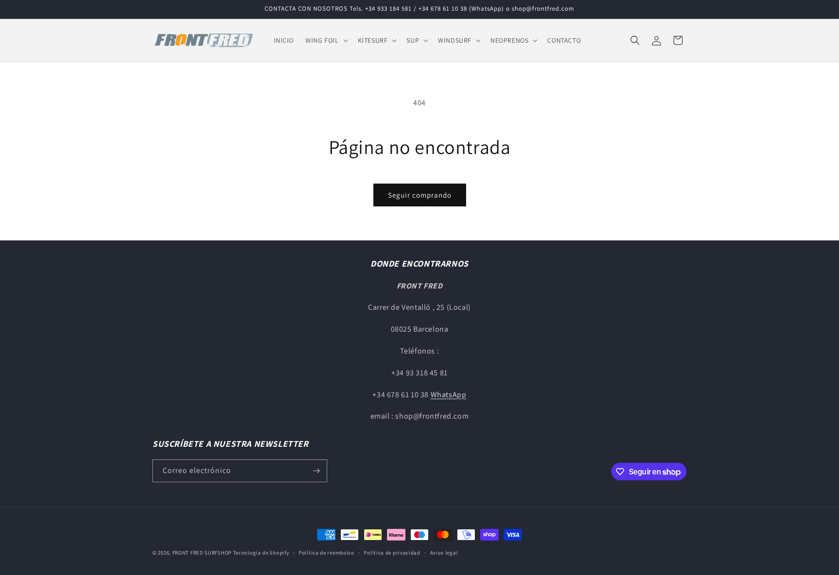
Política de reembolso (326, 552)
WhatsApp (449, 394)
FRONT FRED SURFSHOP (202, 552)
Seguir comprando (420, 195)
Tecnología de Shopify (261, 552)
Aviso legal (444, 552)
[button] (326, 40)
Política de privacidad (392, 552)
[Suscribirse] (316, 470)
